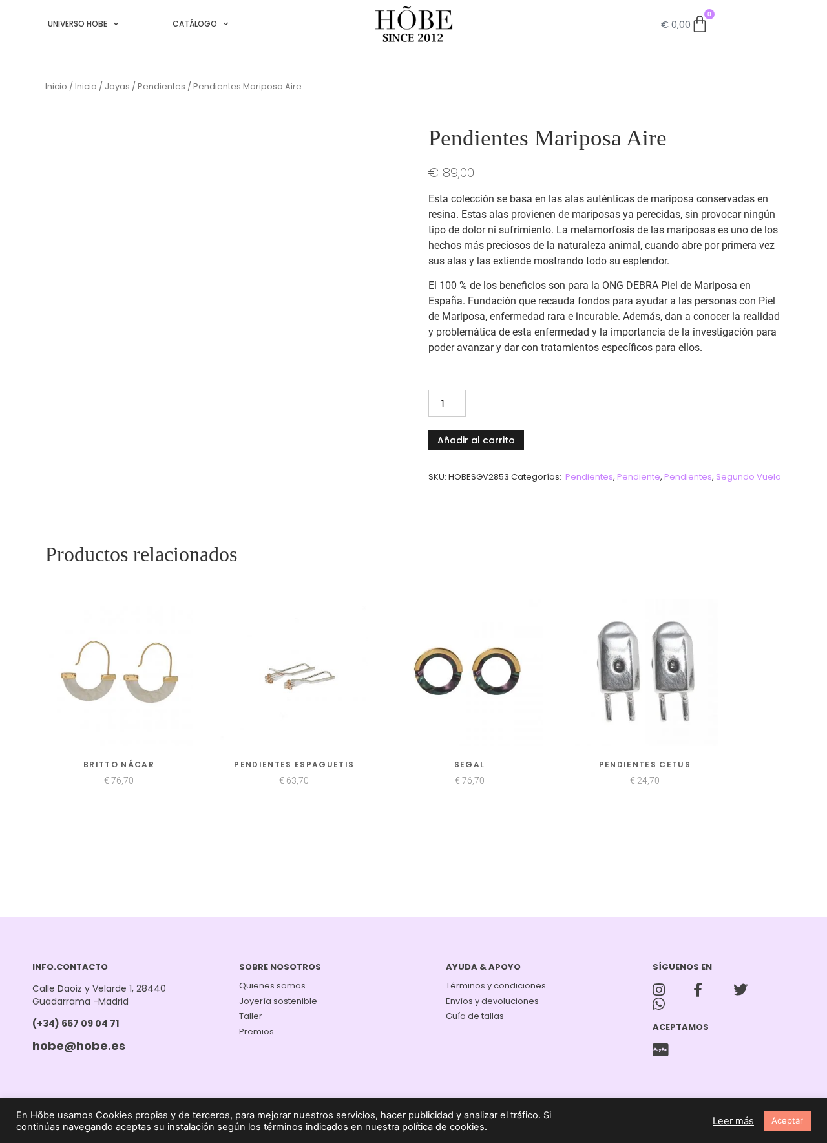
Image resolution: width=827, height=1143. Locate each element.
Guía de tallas (475, 1016)
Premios (256, 1031)
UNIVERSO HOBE (77, 23)
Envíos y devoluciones (492, 1001)
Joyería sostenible (278, 1001)
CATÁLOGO (195, 23)
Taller (250, 1016)
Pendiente (638, 477)
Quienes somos (272, 985)
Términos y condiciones (496, 985)
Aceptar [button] (787, 1120)
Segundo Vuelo (748, 477)
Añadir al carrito (476, 440)
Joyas (117, 86)
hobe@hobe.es (78, 1046)
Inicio (56, 86)
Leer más (733, 1121)
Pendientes (161, 86)
